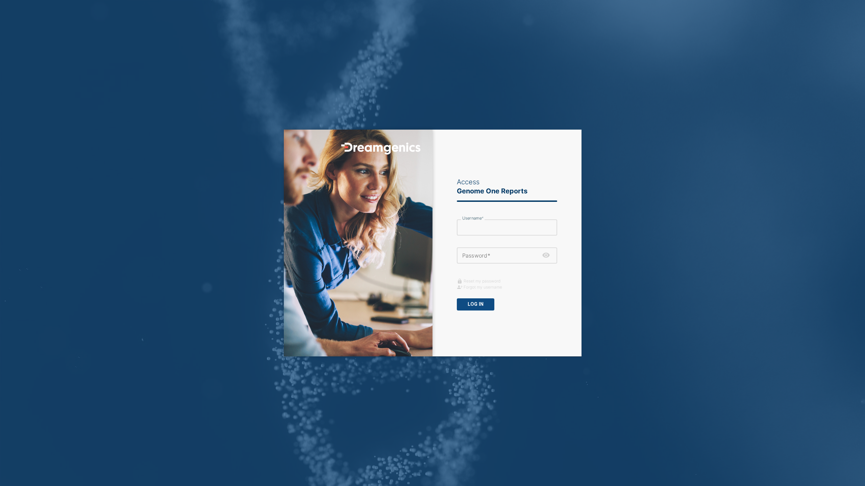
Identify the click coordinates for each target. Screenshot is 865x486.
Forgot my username (483, 287)
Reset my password (482, 281)
